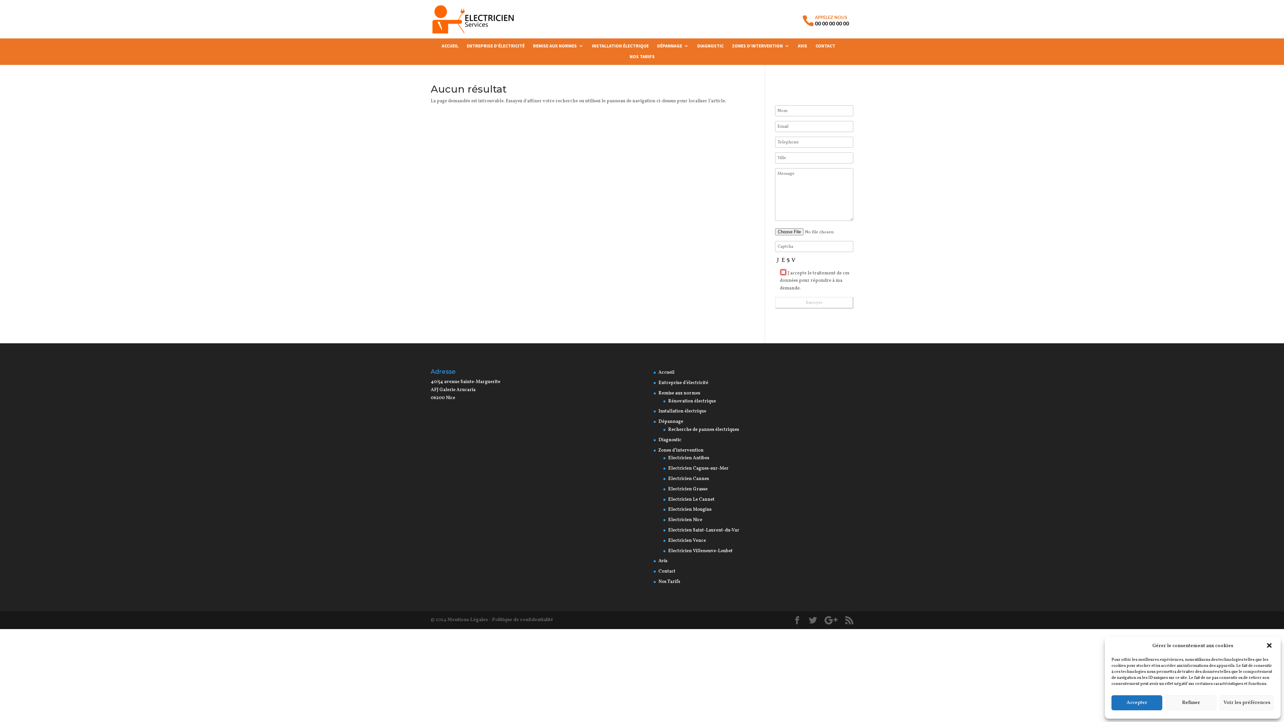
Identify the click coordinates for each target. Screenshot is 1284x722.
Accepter (1137, 702)
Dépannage (669, 46)
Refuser (1191, 702)
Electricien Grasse (688, 489)
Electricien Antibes (688, 458)
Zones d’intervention (757, 46)
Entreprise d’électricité (496, 46)
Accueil (450, 46)
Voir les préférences (1246, 702)
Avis (802, 46)
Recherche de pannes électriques (703, 430)
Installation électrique (620, 46)
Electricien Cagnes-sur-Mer (698, 468)
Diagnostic (710, 46)
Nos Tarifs (642, 56)
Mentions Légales (467, 620)
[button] (1270, 646)
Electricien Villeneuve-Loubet (700, 551)
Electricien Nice (685, 520)
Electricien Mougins (690, 509)
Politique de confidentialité (522, 620)
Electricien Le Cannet (691, 499)
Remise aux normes (555, 46)
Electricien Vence (687, 540)
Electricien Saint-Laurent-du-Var (703, 530)
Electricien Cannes (688, 479)
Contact (825, 46)
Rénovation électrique (692, 401)
